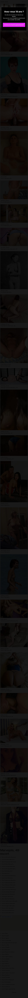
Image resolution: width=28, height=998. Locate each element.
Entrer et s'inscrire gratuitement (14, 25)
